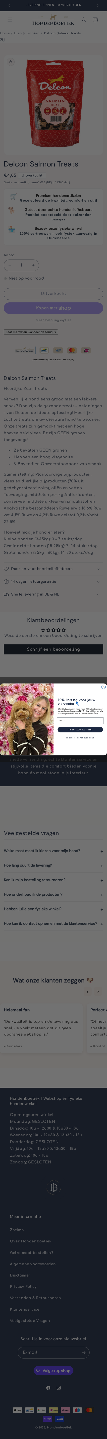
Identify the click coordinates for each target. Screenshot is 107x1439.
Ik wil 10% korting (80, 729)
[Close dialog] (104, 687)
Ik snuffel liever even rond (80, 738)
